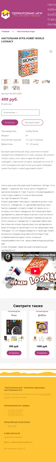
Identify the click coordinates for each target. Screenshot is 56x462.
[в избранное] (50, 51)
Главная (5, 31)
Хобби (52, 9)
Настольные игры (26, 31)
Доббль (42, 315)
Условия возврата (15, 414)
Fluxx (14, 315)
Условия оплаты (15, 412)
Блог (51, 14)
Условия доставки (15, 409)
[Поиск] (54, 14)
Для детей (12, 425)
